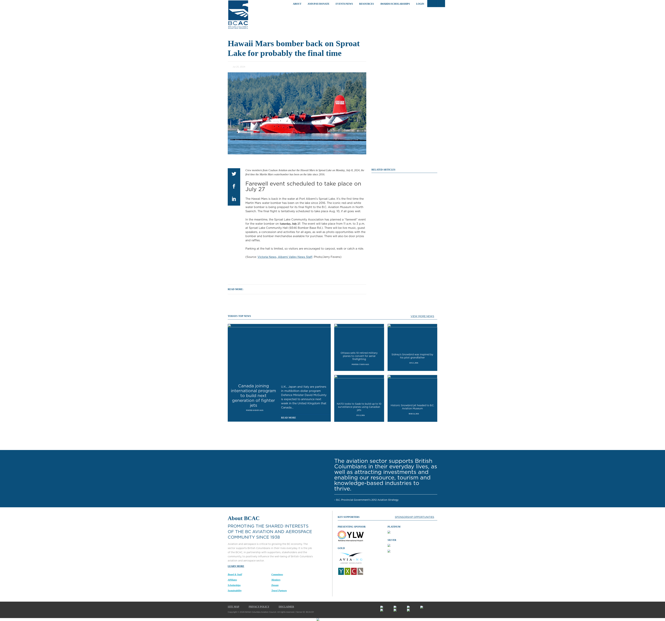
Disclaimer (286, 606)
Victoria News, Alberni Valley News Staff (285, 257)
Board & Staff (235, 574)
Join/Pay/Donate (318, 4)
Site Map (233, 606)
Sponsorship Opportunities (414, 517)
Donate (275, 585)
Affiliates (232, 580)
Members (275, 580)
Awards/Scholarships (395, 4)
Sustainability (235, 590)
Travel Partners (279, 590)
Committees (277, 574)
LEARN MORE (236, 566)
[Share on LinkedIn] (234, 199)
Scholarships (234, 585)
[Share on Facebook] (234, 187)
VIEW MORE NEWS (422, 316)
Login (420, 4)
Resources (366, 4)
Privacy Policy (259, 606)
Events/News (344, 4)
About (297, 4)
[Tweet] (234, 174)
